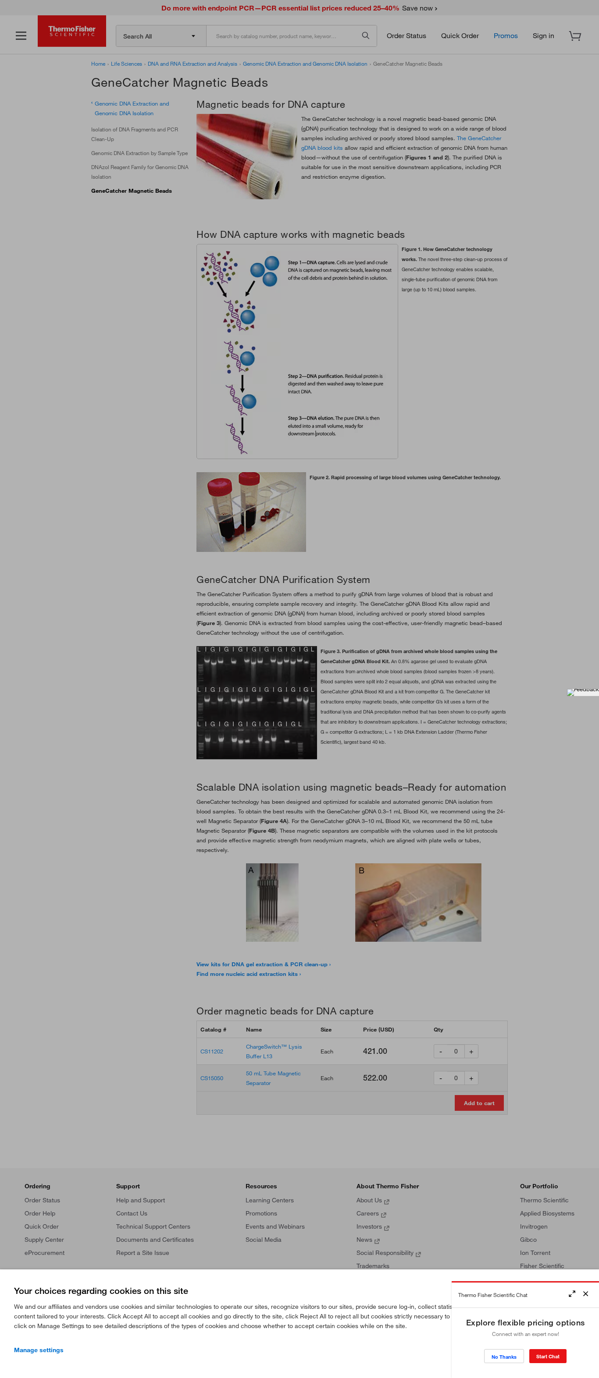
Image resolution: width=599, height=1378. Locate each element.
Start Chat (548, 1356)
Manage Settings (39, 1350)
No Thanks (504, 1356)
